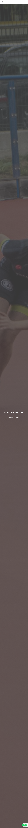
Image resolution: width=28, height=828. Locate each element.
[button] (25, 2)
